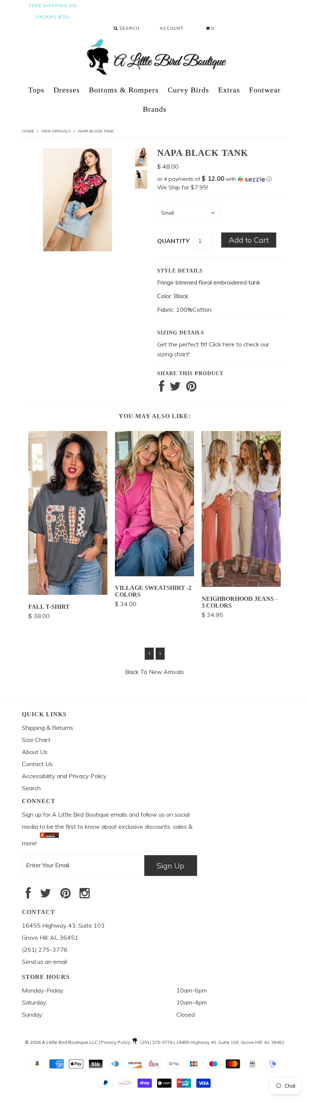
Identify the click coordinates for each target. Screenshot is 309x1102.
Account (172, 28)
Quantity (173, 241)
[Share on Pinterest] (191, 388)
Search (128, 28)
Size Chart (36, 739)
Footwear (265, 90)
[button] (221, 179)
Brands (155, 109)
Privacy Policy (115, 1042)
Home (28, 131)
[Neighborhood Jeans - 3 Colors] (241, 584)
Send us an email (44, 961)
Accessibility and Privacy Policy (64, 776)
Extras (229, 90)
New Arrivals (55, 131)
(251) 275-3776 (156, 1042)
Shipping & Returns (47, 727)
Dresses (67, 90)
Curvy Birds (188, 90)
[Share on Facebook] (161, 388)
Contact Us (37, 764)
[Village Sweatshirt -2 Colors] (154, 574)
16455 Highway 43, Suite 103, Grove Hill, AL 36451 (230, 1042)
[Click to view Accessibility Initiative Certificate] (49, 843)
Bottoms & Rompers (124, 90)
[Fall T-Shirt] (67, 592)
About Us (34, 752)
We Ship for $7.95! (182, 187)
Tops (36, 90)
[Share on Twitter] (175, 388)
